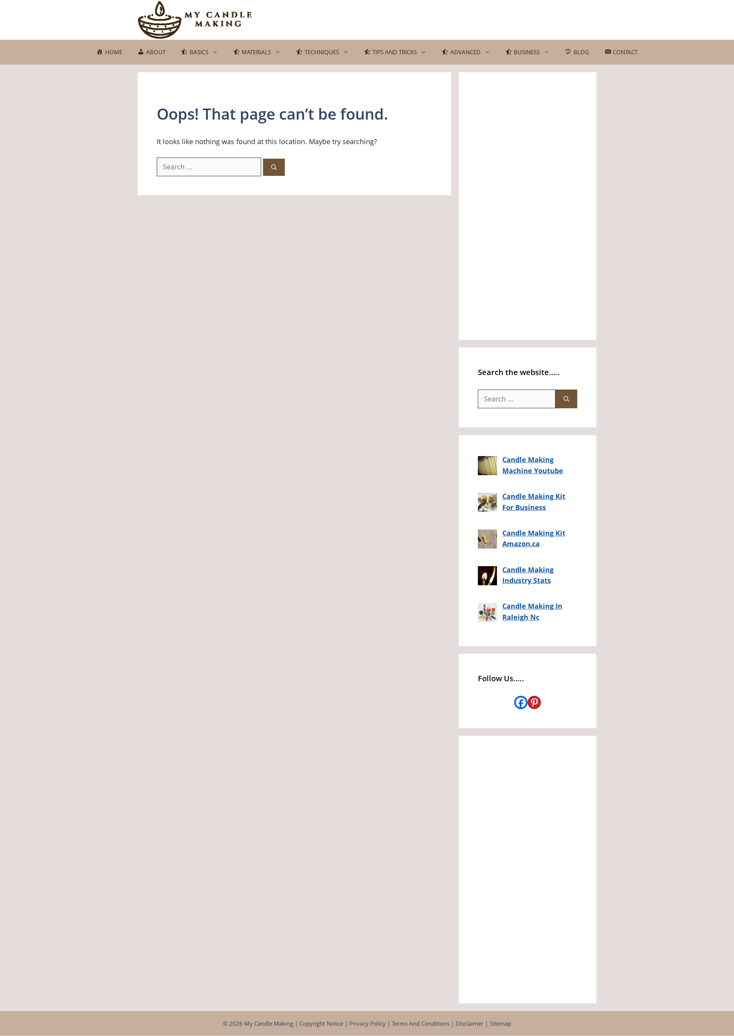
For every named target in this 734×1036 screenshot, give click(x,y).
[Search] (274, 167)
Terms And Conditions (421, 1023)
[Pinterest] (534, 702)
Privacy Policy (367, 1023)
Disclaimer (470, 1023)
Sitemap (500, 1023)
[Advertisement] (527, 206)
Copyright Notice (321, 1023)
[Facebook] (521, 702)
